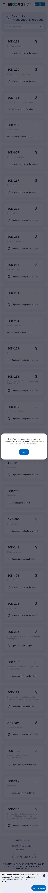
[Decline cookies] (44, 875)
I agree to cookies (39, 888)
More (4, 881)
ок (24, 452)
